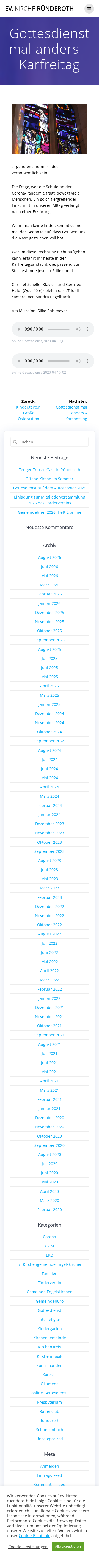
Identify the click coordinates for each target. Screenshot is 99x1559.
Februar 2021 (49, 1099)
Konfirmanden (49, 1365)
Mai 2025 (49, 676)
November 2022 (49, 915)
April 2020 (49, 1191)
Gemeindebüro (50, 1301)
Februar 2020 (49, 1209)
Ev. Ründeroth (39, 9)
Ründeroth (49, 1420)
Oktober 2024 (49, 731)
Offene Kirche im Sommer (49, 478)
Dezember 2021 (49, 1007)
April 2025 (49, 685)
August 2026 (49, 557)
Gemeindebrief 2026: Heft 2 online (49, 512)
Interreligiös (49, 1319)
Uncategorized (49, 1438)
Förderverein (49, 1282)
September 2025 (49, 639)
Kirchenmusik (49, 1356)
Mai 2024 (49, 777)
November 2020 (49, 1126)
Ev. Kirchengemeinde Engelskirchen (49, 1264)
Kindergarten (49, 1328)
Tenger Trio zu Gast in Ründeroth (49, 469)
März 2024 (49, 796)
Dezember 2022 (49, 906)
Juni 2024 (49, 768)
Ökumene (50, 1383)
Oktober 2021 (49, 1025)
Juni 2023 (49, 869)
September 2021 (49, 1034)
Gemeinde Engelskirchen (50, 1291)
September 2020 (49, 1145)
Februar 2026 (49, 594)
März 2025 (49, 695)
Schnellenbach (49, 1429)
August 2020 (49, 1154)
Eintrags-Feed (49, 1475)
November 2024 (49, 722)
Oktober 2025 (49, 630)
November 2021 (49, 1016)
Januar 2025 (49, 704)
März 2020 (49, 1200)
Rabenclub (49, 1411)
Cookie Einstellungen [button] (28, 1546)
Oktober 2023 (49, 842)
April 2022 (49, 970)
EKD (49, 1255)
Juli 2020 (49, 1163)
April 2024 (49, 786)
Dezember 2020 (49, 1117)
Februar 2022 (49, 989)
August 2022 (49, 933)
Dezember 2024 (49, 713)
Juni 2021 (49, 1062)
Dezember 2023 (49, 823)
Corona (49, 1236)
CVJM (49, 1245)
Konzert (49, 1374)
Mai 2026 (49, 575)
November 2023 (49, 832)
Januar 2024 (49, 814)
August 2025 (49, 649)
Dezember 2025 (49, 612)
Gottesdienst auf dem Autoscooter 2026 (49, 488)
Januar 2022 (49, 998)
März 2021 (49, 1090)
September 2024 (49, 741)
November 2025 (49, 621)
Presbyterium (49, 1402)
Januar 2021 (49, 1108)
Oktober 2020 (49, 1136)
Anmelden (49, 1466)
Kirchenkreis (49, 1346)
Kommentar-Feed (49, 1484)
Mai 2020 (49, 1181)
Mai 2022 (49, 961)
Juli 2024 (49, 759)
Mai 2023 (49, 878)
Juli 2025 (49, 658)
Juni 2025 (49, 667)
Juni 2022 (49, 952)
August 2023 (49, 860)
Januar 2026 (49, 603)
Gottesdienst (49, 1310)
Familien (49, 1273)
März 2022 (49, 979)
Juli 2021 (49, 1053)
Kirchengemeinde (49, 1337)
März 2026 (49, 584)
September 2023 (49, 851)
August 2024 (49, 750)
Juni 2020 (49, 1172)
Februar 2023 (49, 897)
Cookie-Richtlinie (34, 1535)
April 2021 (49, 1080)
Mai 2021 (49, 1071)
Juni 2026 (49, 566)
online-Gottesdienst (49, 1392)
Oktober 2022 (49, 924)
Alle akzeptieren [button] (68, 1546)
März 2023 (49, 888)
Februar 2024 (49, 805)
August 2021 (49, 1044)
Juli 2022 (49, 943)
